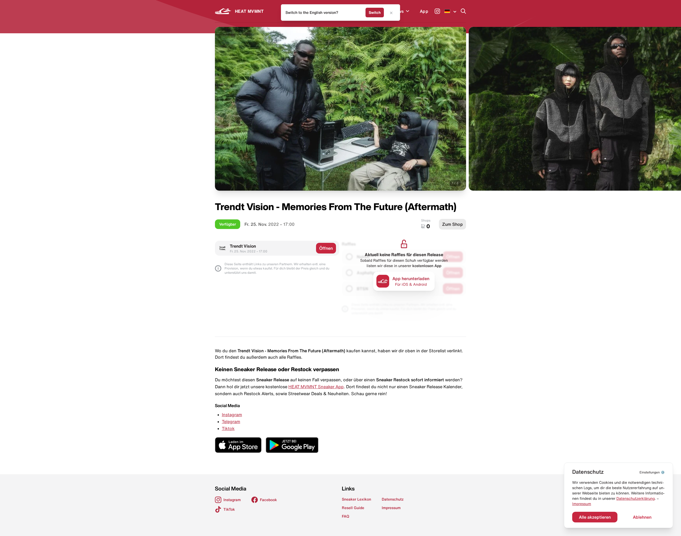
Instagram (232, 414)
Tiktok (228, 428)
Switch (375, 12)
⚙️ (652, 472)
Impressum (581, 504)
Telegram (231, 421)
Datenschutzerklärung (635, 498)
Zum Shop (452, 224)
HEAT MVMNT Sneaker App (316, 386)
